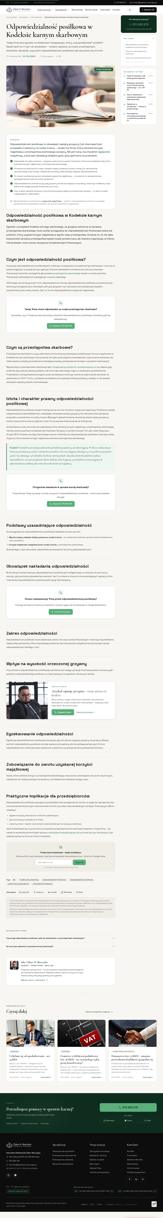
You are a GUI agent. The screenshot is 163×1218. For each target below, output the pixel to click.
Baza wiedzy (23, 17)
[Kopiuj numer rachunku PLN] (112, 1191)
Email (149, 1120)
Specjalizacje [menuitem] (61, 10)
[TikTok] (142, 1179)
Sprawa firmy (95, 1168)
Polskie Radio (131, 1204)
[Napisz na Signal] (15, 1175)
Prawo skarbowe (36, 17)
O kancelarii (132, 1155)
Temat (109, 1204)
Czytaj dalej (45, 1077)
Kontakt (130, 1151)
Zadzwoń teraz (64, 712)
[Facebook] (129, 1179)
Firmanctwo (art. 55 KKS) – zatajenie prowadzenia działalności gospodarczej (132, 1057)
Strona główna (11, 17)
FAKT (92, 1204)
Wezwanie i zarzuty (98, 1155)
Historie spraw (133, 1168)
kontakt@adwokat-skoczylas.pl (23, 1165)
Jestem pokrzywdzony (99, 1172)
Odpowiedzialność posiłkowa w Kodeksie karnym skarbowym (137, 46)
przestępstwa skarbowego (67, 273)
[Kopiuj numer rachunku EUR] (155, 1191)
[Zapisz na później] (51, 1023)
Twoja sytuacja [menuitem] (44, 10)
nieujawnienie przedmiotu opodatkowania (72, 367)
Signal (129, 1120)
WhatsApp (110, 1120)
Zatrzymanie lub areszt (100, 1151)
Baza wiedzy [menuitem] (77, 10)
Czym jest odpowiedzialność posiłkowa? (136, 52)
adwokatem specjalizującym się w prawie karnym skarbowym (78, 832)
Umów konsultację (62, 612)
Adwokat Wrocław (135, 1159)
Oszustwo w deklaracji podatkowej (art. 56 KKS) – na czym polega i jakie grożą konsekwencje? (80, 1059)
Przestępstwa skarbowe (63, 1159)
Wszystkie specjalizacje (63, 1164)
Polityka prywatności (136, 1172)
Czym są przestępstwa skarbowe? (138, 58)
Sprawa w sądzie (97, 1159)
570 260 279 (140, 24)
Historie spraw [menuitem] (91, 10)
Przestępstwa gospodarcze (64, 1155)
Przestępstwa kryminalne (63, 1151)
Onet (99, 1204)
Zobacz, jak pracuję (84, 712)
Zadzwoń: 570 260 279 (62, 326)
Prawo (119, 1204)
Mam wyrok (94, 1164)
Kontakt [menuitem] (116, 10)
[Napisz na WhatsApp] (8, 1175)
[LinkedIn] (136, 1179)
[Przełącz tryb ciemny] (129, 9)
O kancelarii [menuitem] (105, 10)
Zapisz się (79, 862)
